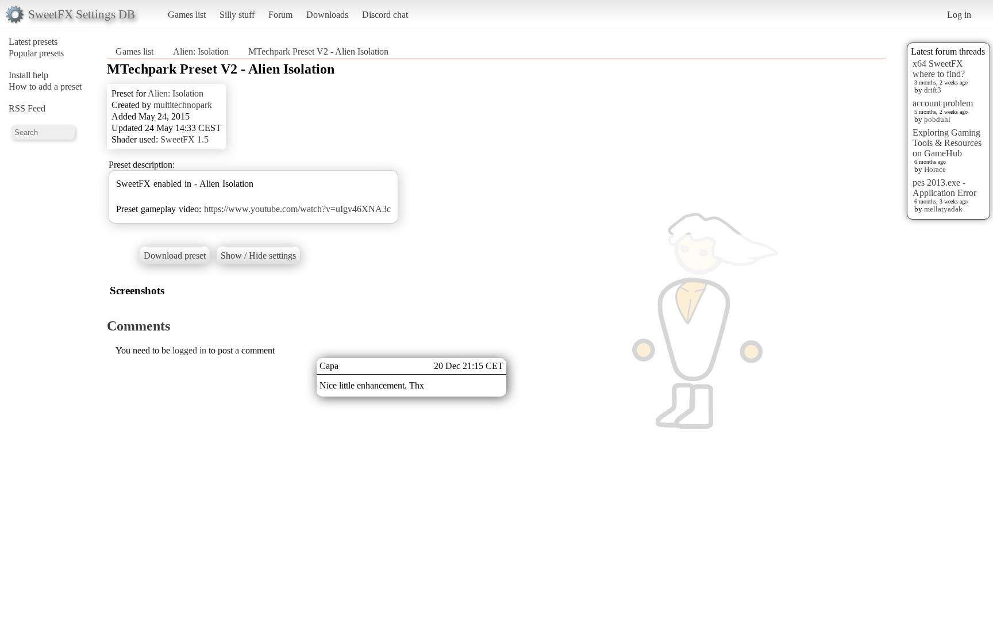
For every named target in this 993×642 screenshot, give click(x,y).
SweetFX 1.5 (184, 139)
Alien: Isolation (201, 51)
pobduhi (937, 119)
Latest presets (33, 42)
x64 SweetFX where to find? (939, 69)
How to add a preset (45, 86)
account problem (943, 103)
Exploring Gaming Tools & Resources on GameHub (947, 143)
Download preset (175, 255)
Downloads (327, 15)
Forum (280, 15)
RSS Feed (27, 108)
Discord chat (385, 15)
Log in (959, 15)
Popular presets (36, 53)
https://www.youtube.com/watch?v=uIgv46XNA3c (297, 209)
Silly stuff (237, 15)
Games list (187, 15)
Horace (935, 169)
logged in (189, 350)
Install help (28, 75)
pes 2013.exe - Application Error (944, 188)
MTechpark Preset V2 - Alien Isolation (318, 51)
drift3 (932, 90)
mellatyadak (943, 209)
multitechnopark (182, 105)
